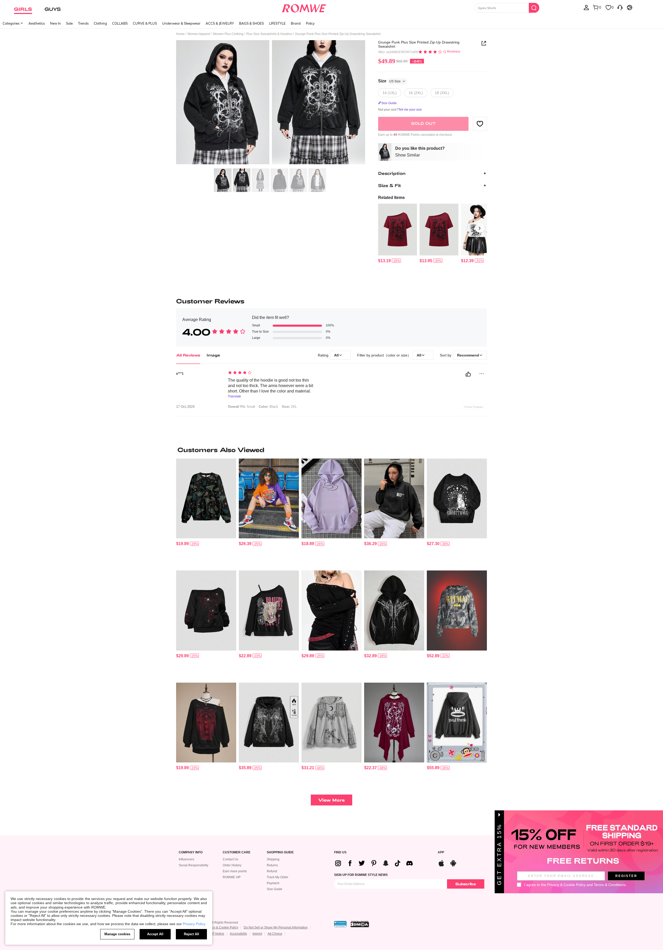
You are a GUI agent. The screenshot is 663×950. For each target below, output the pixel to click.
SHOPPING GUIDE (280, 852)
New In (55, 23)
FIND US (340, 852)
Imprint (257, 933)
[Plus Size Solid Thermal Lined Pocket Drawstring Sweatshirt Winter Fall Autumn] (331, 499)
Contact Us (230, 859)
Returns (272, 865)
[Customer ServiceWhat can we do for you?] (620, 7)
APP (441, 852)
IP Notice (218, 933)
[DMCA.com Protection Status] (359, 924)
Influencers (186, 859)
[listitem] (397, 233)
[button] (480, 124)
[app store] (441, 862)
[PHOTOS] (270, 103)
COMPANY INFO (191, 852)
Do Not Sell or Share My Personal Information (276, 927)
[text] (272, 373)
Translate (234, 396)
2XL (289, 406)
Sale (69, 23)
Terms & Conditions (610, 885)
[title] (331, 449)
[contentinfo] (384, 260)
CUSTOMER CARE (236, 852)
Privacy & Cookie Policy (221, 927)
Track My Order (277, 877)
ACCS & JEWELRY (220, 23)
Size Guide (274, 889)
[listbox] (586, 7)
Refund (272, 871)
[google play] (453, 862)
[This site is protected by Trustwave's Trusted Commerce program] (340, 924)
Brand (296, 23)
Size (389, 81)
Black (268, 406)
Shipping (273, 859)
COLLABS (120, 23)
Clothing (100, 23)
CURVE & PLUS (145, 23)
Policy (310, 23)
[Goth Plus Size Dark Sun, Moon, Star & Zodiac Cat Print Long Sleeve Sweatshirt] (457, 499)
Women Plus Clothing (228, 34)
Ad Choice (275, 933)
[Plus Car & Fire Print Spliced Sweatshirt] (269, 499)
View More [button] (331, 799)
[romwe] (303, 7)
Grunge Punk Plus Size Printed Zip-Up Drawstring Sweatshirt (418, 44)
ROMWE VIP (232, 877)
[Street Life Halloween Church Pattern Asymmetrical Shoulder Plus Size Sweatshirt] (206, 723)
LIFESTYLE (277, 23)
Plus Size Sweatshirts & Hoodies (269, 34)
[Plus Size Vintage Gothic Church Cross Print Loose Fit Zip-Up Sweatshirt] (331, 723)
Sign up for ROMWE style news (361, 875)
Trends (83, 23)
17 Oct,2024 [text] (185, 407)
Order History (232, 865)
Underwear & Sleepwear (181, 23)
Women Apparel (199, 34)
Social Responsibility (193, 865)
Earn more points (235, 871)
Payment (273, 883)
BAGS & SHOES (251, 23)
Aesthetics (36, 23)
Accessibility (238, 933)
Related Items (391, 197)
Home (180, 34)
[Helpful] (468, 374)
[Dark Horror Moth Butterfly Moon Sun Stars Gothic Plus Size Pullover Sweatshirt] (206, 499)
